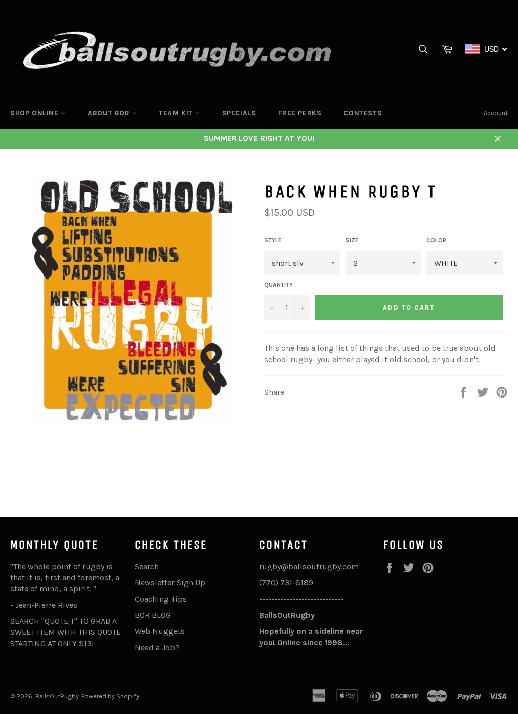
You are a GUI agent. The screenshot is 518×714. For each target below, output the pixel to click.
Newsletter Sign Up (170, 582)
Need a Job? (157, 647)
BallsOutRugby (57, 696)
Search (147, 566)
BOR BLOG (153, 615)
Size (352, 240)
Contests (362, 113)
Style (273, 240)
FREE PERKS (299, 113)
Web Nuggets (160, 631)
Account (496, 113)
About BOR (110, 113)
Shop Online (35, 113)
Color (436, 240)
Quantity (278, 284)
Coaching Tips (161, 599)
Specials (239, 113)
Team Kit (177, 113)
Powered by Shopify (110, 696)
